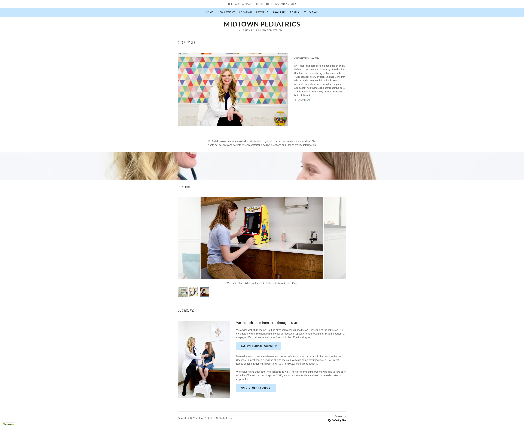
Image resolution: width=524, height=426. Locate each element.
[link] (262, 25)
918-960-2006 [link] (288, 4)
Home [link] (209, 12)
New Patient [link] (226, 12)
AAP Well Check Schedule (259, 346)
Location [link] (245, 12)
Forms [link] (294, 12)
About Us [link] (279, 12)
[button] (302, 99)
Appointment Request (256, 388)
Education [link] (310, 12)
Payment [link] (262, 12)
